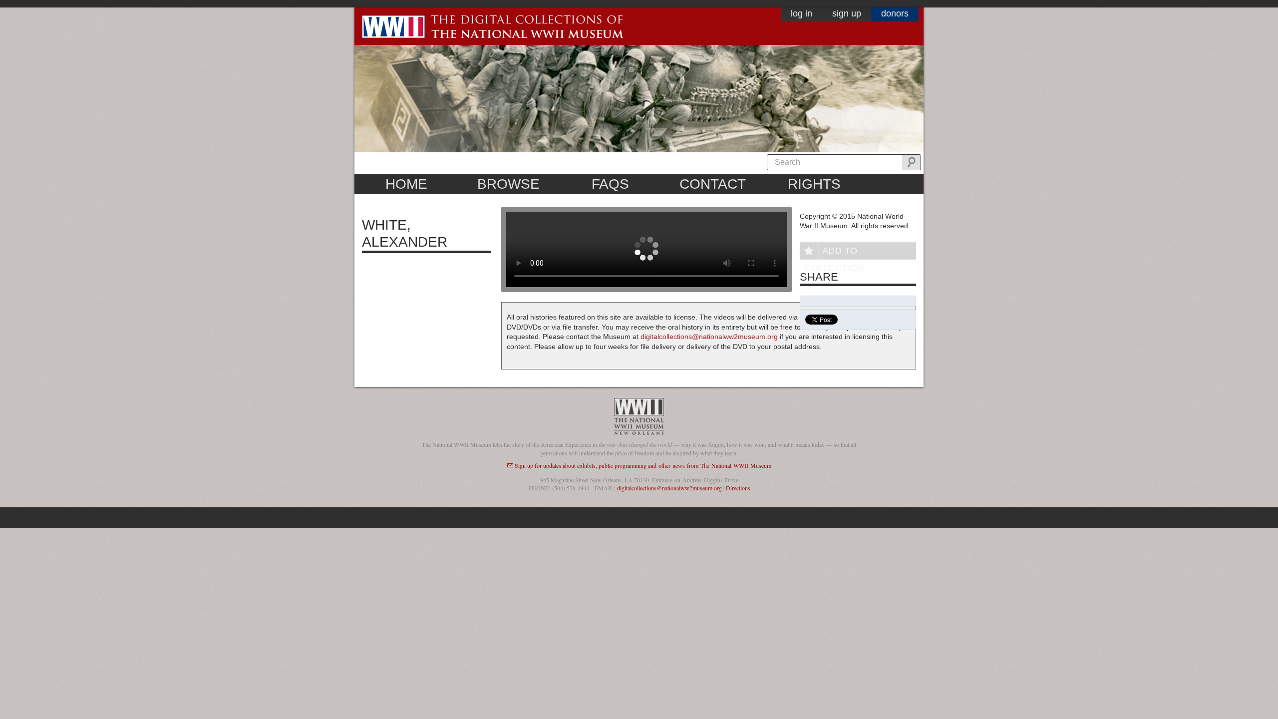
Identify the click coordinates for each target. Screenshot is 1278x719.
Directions (738, 488)
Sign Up (846, 13)
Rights (814, 184)
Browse (508, 184)
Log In (801, 13)
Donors (895, 13)
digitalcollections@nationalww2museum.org (709, 337)
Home (406, 184)
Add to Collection (834, 252)
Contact (712, 184)
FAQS (610, 184)
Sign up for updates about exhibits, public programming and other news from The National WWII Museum (643, 465)
